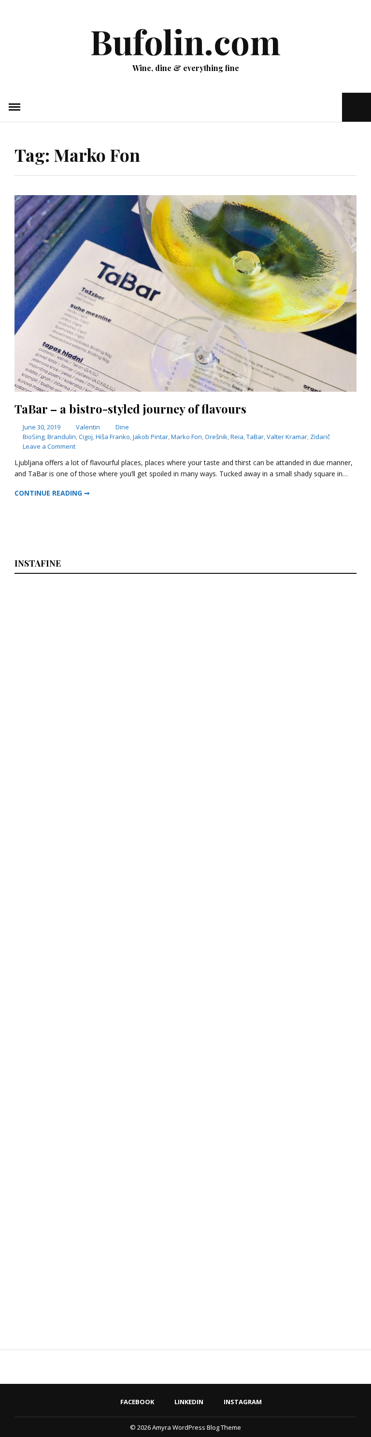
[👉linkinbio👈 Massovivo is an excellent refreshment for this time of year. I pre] (98, 1048)
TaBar (255, 436)
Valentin (88, 427)
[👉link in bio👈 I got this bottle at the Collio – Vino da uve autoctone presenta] (98, 1232)
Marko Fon (186, 436)
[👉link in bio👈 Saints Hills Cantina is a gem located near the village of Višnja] (271, 1048)
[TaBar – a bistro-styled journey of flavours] (185, 389)
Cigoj (86, 436)
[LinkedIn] (318, 107)
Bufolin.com (185, 41)
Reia (236, 436)
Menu (14, 107)
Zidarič (320, 436)
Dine (122, 427)
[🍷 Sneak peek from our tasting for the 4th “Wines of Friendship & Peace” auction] (271, 864)
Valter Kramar (287, 436)
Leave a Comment (49, 446)
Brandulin (61, 436)
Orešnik (216, 436)
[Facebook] (305, 107)
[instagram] (333, 107)
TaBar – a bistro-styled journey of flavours (130, 408)
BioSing (33, 436)
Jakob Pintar (150, 436)
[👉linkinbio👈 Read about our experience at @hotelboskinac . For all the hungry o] (271, 1232)
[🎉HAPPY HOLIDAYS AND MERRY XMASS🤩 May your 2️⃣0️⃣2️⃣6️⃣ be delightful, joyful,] (98, 680)
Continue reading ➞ (52, 493)
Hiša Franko (113, 436)
